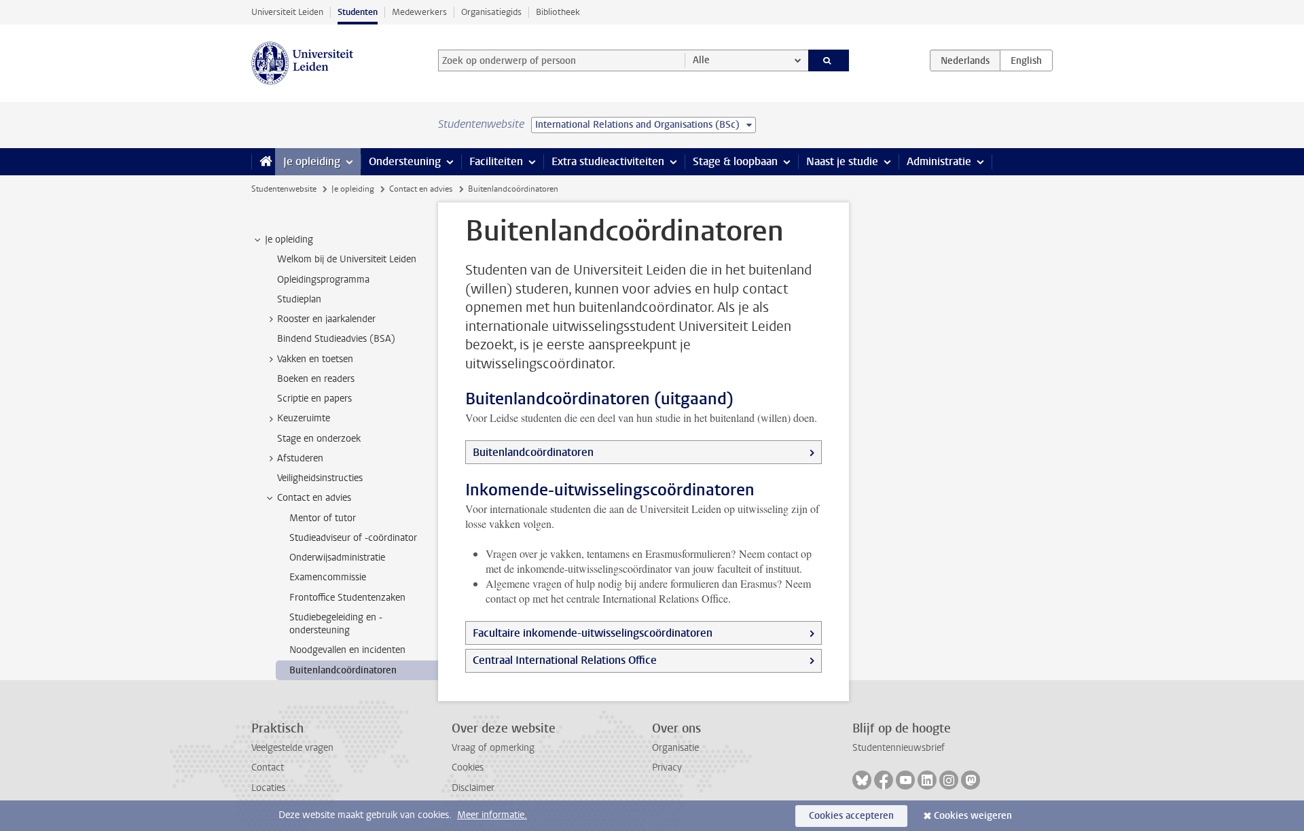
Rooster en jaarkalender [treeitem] (326, 319)
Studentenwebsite (283, 188)
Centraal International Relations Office (565, 660)
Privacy (667, 767)
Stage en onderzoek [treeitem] (319, 438)
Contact (267, 767)
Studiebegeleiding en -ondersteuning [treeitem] (335, 624)
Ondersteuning (405, 161)
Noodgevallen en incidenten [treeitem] (347, 649)
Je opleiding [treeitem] (289, 239)
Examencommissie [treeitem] (327, 577)
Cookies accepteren (851, 815)
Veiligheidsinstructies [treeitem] (320, 478)
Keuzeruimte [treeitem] (303, 418)
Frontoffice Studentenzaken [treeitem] (347, 597)
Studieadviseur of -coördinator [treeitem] (353, 537)
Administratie (939, 161)
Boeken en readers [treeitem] (316, 378)
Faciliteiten (496, 161)
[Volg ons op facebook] (883, 780)
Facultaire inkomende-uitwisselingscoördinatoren (592, 633)
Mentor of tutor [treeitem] (322, 518)
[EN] (1026, 60)
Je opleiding (311, 161)
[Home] (263, 161)
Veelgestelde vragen (292, 747)
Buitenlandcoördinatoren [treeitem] (343, 670)
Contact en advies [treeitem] (314, 497)
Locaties (268, 787)
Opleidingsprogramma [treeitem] (323, 279)
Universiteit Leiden (287, 12)
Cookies (468, 767)
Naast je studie (842, 161)
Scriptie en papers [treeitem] (314, 398)
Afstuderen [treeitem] (300, 458)
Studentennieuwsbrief (898, 747)
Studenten (358, 12)
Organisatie (675, 747)
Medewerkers (419, 12)
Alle (701, 60)
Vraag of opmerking (493, 747)
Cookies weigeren (973, 815)
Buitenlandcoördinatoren (533, 452)
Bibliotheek (558, 12)
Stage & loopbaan (735, 161)
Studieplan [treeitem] (299, 299)
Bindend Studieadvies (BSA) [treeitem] (336, 338)
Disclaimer (473, 787)
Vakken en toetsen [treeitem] (315, 359)
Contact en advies (420, 188)
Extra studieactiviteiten (607, 161)
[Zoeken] (829, 60)
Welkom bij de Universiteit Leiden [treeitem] (346, 259)
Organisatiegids (491, 12)
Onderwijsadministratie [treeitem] (337, 557)
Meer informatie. (492, 815)
